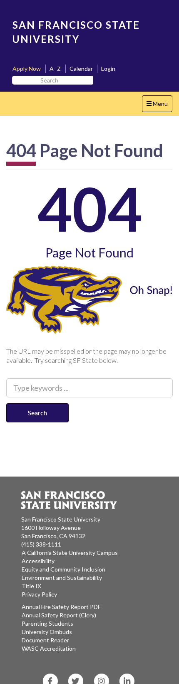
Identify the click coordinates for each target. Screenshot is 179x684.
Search (37, 413)
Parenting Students (47, 623)
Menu (159, 106)
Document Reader (45, 640)
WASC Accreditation (49, 648)
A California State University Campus (70, 552)
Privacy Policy (39, 594)
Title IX (31, 585)
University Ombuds (47, 631)
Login (108, 68)
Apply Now (26, 68)
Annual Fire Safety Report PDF (61, 606)
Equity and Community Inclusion (63, 569)
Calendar (81, 68)
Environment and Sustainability (62, 577)
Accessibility (38, 560)
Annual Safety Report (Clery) (59, 615)
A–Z (55, 68)
